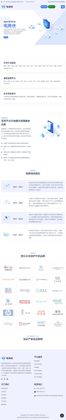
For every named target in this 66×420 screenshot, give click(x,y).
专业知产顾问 (38, 373)
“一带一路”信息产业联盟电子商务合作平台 (13, 1)
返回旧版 (62, 1)
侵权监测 (36, 361)
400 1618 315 (30, 1)
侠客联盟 (3, 398)
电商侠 (31, 415)
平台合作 (3, 401)
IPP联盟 (36, 367)
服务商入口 (51, 6)
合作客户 (3, 391)
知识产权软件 (38, 370)
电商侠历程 (4, 388)
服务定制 (3, 404)
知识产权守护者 (54, 1)
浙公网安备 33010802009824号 (39, 417)
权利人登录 (44, 6)
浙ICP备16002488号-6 (23, 417)
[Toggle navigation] (63, 6)
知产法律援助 (38, 377)
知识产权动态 (38, 364)
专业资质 (3, 395)
